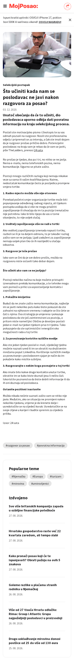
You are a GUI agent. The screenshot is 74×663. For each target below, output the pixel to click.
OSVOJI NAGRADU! (50, 22)
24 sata (38, 150)
